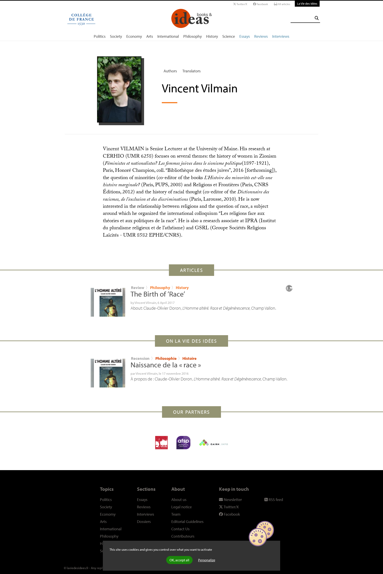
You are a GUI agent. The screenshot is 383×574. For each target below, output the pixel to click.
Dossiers (144, 521)
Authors (170, 70)
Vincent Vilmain (145, 302)
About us (178, 499)
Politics (100, 36)
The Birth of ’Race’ (158, 294)
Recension (140, 358)
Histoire (189, 358)
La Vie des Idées (307, 3)
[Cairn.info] (213, 442)
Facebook (262, 4)
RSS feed (275, 499)
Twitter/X (241, 4)
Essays (244, 36)
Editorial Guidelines (187, 521)
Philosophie (166, 358)
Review (137, 287)
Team (175, 514)
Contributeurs (182, 536)
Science (228, 36)
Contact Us (180, 528)
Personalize (206, 560)
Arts (149, 36)
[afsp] (183, 442)
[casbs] (161, 442)
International (168, 36)
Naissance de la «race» (166, 364)
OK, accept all (179, 560)
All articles (283, 4)
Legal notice (181, 506)
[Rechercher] (316, 18)
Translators (191, 70)
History (212, 36)
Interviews (280, 36)
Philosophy (192, 36)
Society (116, 36)
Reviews (261, 36)
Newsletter (232, 499)
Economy (134, 36)
